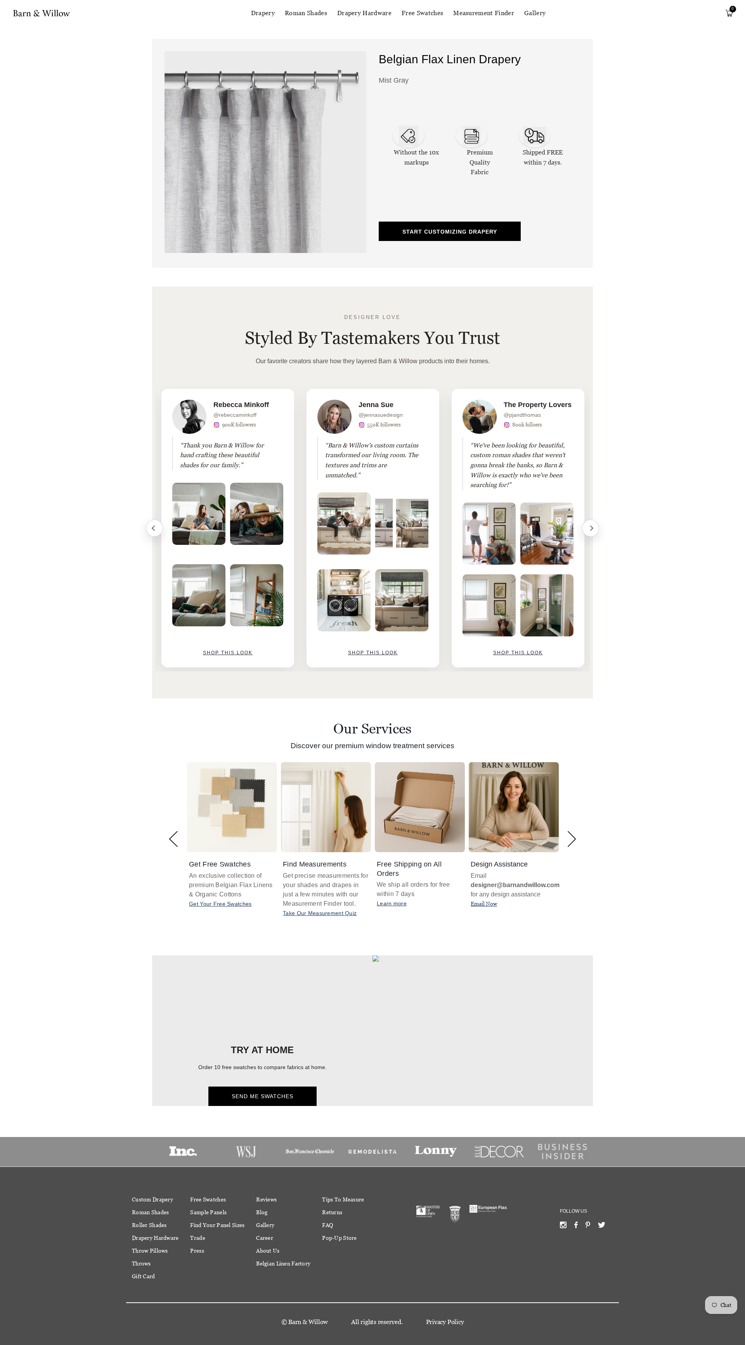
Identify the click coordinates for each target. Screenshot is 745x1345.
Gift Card (143, 1276)
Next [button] (571, 839)
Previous (154, 528)
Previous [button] (173, 839)
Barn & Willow (308, 1322)
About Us (267, 1251)
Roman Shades (306, 13)
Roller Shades (149, 1225)
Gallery (535, 13)
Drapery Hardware (364, 13)
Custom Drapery (152, 1199)
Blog (261, 1212)
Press (197, 1251)
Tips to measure (343, 1199)
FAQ (327, 1225)
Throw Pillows (150, 1251)
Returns (332, 1212)
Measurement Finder (483, 13)
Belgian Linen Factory (283, 1263)
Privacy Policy (445, 1322)
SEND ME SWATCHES (262, 1096)
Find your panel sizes (217, 1225)
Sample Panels (208, 1212)
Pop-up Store (339, 1238)
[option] (227, 528)
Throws (141, 1263)
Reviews (266, 1199)
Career (264, 1238)
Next (590, 528)
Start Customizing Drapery (449, 232)
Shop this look (228, 652)
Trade (197, 1238)
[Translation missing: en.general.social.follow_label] (563, 1226)
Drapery (263, 13)
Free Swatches (422, 13)
